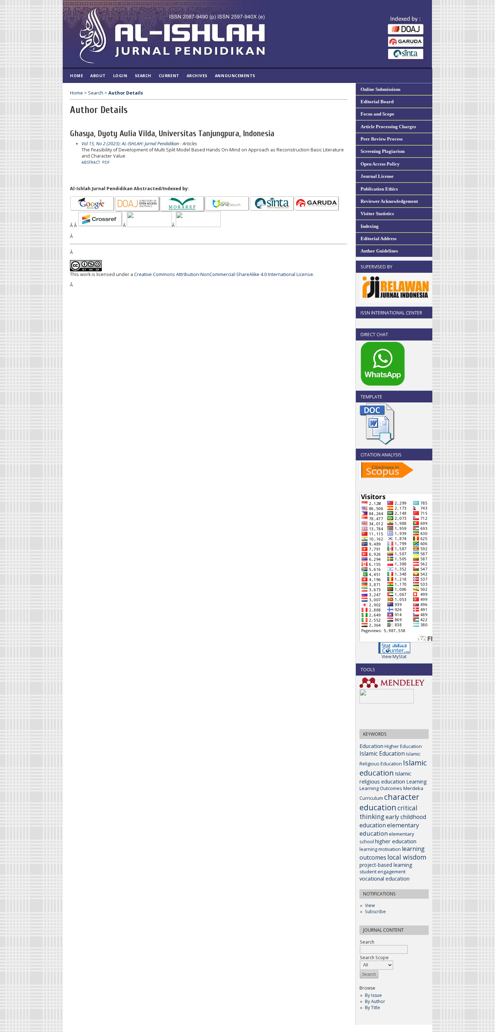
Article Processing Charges (388, 126)
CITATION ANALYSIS (381, 455)
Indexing (370, 226)
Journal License (377, 176)
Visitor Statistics (377, 213)
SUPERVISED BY (376, 267)
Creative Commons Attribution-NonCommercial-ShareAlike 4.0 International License (223, 274)
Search (143, 75)
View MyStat (394, 656)
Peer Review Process (382, 139)
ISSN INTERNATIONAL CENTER (391, 313)
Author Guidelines (379, 251)
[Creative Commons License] (86, 270)
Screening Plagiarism (383, 151)
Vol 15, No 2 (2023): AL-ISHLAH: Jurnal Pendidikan (130, 144)
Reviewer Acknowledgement (389, 201)
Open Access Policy (380, 164)
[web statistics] (394, 652)
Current (169, 75)
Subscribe (375, 911)
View (370, 905)
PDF (106, 162)
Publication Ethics (379, 189)
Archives (197, 75)
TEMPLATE (371, 397)
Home (76, 75)
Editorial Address (378, 238)
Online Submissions (380, 89)
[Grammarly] (386, 702)
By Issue (373, 995)
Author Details (125, 93)
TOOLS (368, 670)
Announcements (235, 75)
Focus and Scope (377, 114)
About (98, 75)
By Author (375, 1001)
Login (120, 75)
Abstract (91, 162)
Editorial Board (377, 101)
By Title (372, 1007)
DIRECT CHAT (374, 334)
